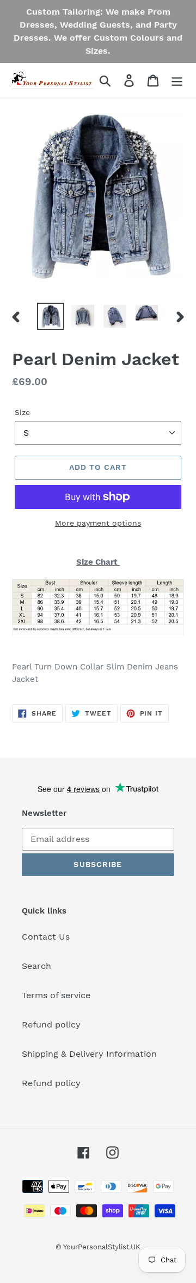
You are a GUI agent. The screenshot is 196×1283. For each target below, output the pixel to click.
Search (36, 966)
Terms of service (56, 995)
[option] (50, 316)
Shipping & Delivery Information (89, 1054)
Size (22, 412)
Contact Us (46, 936)
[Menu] (177, 80)
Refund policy (51, 1024)
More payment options (98, 523)
